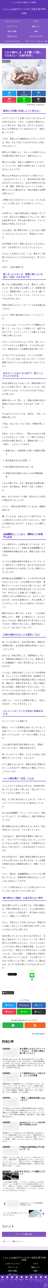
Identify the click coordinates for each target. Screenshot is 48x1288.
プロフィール (12, 1267)
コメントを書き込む (24, 1234)
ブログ (35, 1263)
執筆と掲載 (12, 1270)
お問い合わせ (12, 1274)
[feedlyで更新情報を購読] (13, 1025)
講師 (35, 1270)
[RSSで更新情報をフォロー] (35, 1025)
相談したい (35, 1267)
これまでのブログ (35, 1274)
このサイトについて (12, 1263)
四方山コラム (8, 993)
